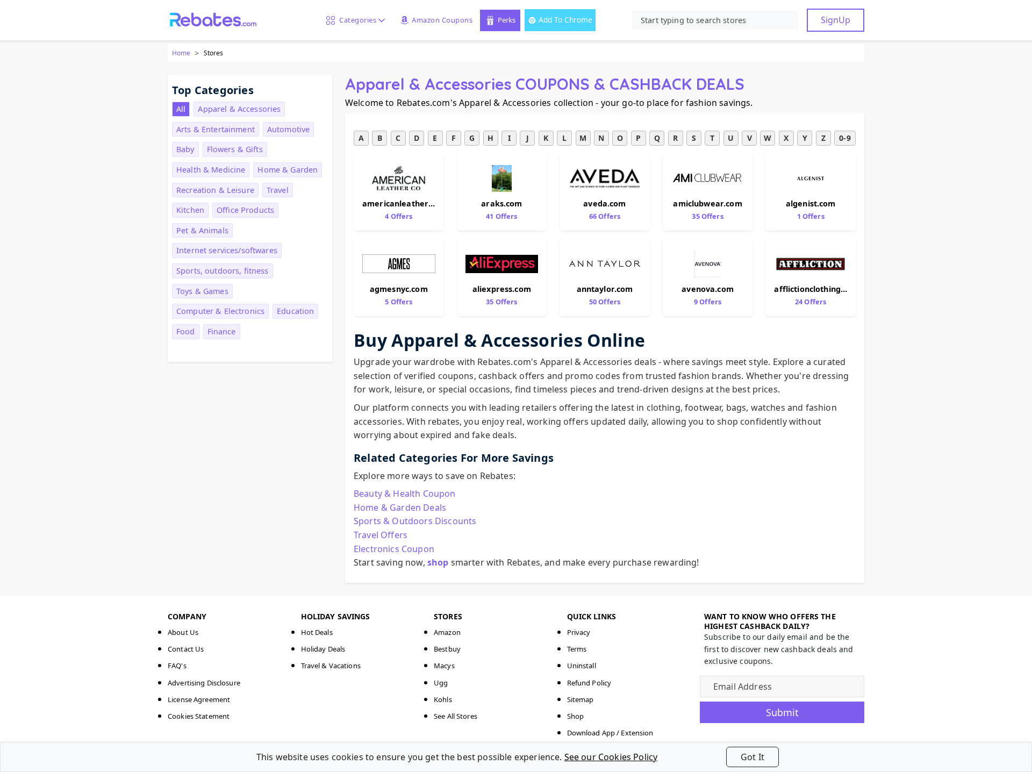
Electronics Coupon (394, 549)
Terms (577, 649)
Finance (221, 331)
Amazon (447, 632)
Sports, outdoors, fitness (222, 271)
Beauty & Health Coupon (405, 493)
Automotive (288, 129)
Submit (782, 712)
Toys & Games (202, 291)
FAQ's (177, 665)
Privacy (579, 632)
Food (185, 331)
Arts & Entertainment (215, 129)
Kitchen (190, 210)
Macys (444, 665)
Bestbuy (447, 649)
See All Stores (455, 716)
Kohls (443, 699)
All (180, 109)
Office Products (245, 210)
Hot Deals (317, 632)
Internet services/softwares (226, 250)
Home (181, 53)
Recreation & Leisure (215, 190)
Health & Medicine (210, 170)
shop (438, 562)
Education (295, 311)
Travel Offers (380, 535)
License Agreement (199, 699)
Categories (355, 20)
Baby (185, 149)
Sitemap (580, 699)
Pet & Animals (202, 230)
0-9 (844, 138)
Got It (752, 757)
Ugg (441, 683)
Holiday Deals (323, 649)
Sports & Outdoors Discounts (415, 521)
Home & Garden (287, 170)
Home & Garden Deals (400, 507)
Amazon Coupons (442, 20)
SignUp (835, 20)
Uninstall (581, 665)
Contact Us (186, 649)
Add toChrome (565, 20)
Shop (575, 716)
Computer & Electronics (220, 311)
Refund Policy (589, 683)
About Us (183, 632)
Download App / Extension (610, 733)
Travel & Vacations (331, 665)
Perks (506, 20)
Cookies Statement (199, 716)
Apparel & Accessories (239, 109)
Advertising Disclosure (204, 683)
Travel (278, 190)
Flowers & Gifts (235, 149)
